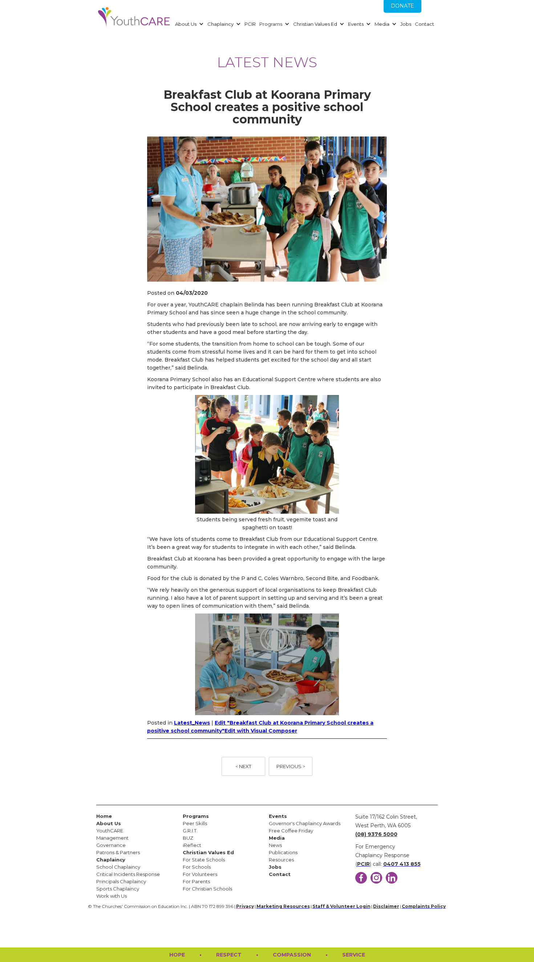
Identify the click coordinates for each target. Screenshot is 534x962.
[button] (188, 24)
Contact (424, 24)
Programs (270, 24)
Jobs (405, 24)
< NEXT (243, 766)
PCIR (250, 24)
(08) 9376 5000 (376, 834)
